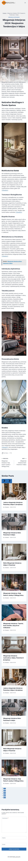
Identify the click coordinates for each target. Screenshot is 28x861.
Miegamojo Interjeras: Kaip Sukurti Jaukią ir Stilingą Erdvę (6, 462)
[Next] (9, 481)
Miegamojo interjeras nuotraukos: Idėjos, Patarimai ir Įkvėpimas (13, 658)
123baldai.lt (5, 190)
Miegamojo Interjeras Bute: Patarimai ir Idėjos (21, 461)
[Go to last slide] (4, 481)
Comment (5, 818)
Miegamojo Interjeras (14, 17)
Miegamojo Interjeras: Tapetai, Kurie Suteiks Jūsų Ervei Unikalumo (13, 625)
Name (4, 837)
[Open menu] (25, 3)
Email (3, 844)
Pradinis (4, 13)
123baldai (7, 507)
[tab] (4, 788)
